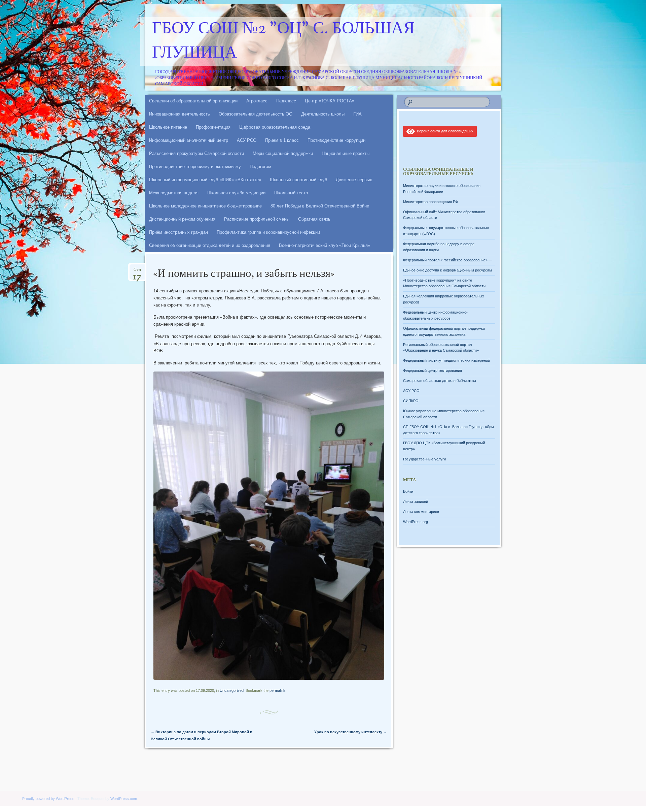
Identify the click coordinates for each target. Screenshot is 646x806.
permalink (277, 690)
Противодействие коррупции (336, 140)
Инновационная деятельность (179, 114)
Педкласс (286, 100)
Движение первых (354, 179)
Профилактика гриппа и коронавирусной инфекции (268, 232)
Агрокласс (256, 100)
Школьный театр (291, 192)
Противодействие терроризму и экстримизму (195, 166)
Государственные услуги (424, 459)
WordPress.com (123, 799)
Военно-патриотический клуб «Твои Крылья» (324, 245)
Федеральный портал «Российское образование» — (447, 260)
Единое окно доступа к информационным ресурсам (447, 270)
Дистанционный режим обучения (182, 219)
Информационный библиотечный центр (188, 140)
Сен (137, 272)
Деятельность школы (323, 114)
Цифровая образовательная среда (274, 127)
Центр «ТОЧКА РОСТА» (329, 100)
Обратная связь (314, 219)
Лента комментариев (421, 512)
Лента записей (415, 501)
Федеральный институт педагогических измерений (446, 360)
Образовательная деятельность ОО (255, 114)
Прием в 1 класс (282, 140)
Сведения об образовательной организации (193, 100)
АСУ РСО (246, 140)
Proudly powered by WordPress (48, 799)
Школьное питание (168, 127)
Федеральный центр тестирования (432, 370)
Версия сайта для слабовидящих (444, 131)
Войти (408, 491)
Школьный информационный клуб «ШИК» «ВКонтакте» (205, 179)
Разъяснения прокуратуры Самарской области (196, 153)
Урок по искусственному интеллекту (350, 732)
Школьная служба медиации (236, 192)
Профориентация (213, 127)
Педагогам (260, 166)
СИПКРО (411, 401)
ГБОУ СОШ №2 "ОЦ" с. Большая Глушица (283, 41)
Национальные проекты (345, 153)
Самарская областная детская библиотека (439, 381)
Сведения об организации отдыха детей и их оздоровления (209, 245)
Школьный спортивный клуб (298, 179)
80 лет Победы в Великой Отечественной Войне (320, 205)
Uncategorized (232, 690)
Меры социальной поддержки (283, 153)
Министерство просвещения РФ (430, 202)
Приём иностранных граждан (178, 232)
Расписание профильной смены (256, 219)
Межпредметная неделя (174, 192)
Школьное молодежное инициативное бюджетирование (205, 205)
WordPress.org (415, 522)
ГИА (357, 114)
